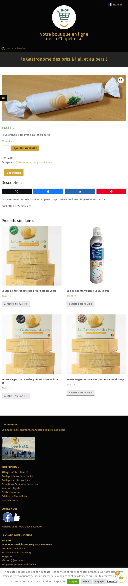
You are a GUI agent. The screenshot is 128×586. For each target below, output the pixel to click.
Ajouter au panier (25, 148)
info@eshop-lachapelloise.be (19, 564)
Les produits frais (42, 162)
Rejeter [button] (86, 581)
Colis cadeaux (23, 162)
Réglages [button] (99, 581)
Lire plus (112, 581)
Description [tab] (14, 172)
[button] (121, 80)
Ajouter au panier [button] (15, 304)
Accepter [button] (73, 581)
